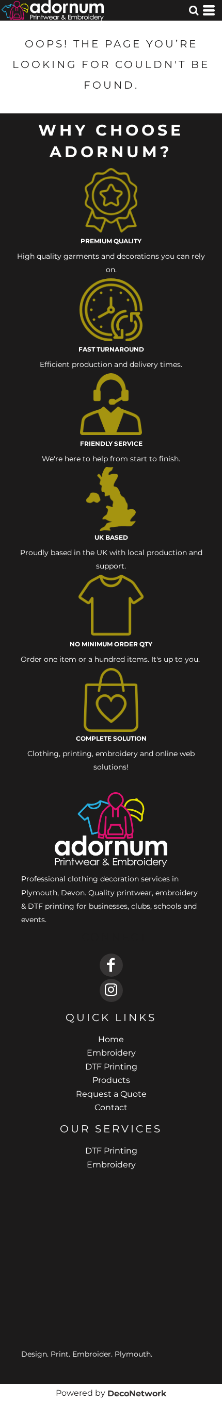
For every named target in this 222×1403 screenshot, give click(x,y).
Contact (111, 1107)
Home (111, 1039)
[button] (193, 10)
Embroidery (111, 1053)
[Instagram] (111, 990)
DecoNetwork (136, 1393)
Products (111, 1080)
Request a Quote (111, 1094)
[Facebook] (111, 965)
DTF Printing (111, 1067)
